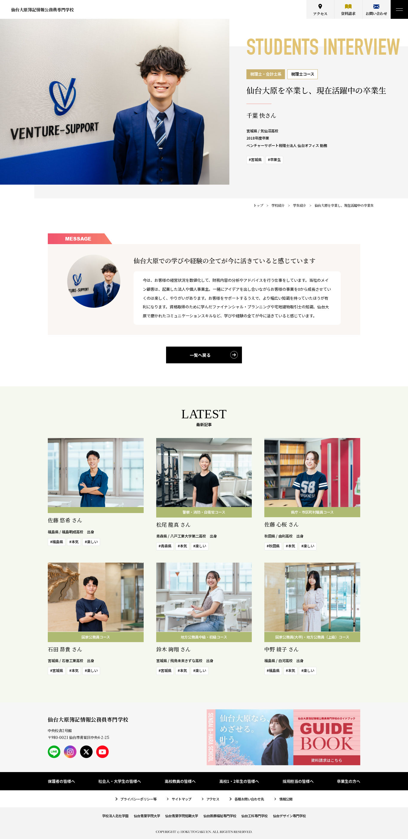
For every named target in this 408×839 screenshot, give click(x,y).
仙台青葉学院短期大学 (181, 815)
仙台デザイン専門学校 (289, 815)
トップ (258, 205)
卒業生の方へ (348, 781)
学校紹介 (278, 205)
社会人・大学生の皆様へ (119, 781)
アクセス (320, 13)
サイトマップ (181, 799)
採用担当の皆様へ (298, 781)
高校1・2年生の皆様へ (239, 781)
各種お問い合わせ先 (249, 799)
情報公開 (285, 799)
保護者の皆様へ (61, 781)
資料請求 (348, 13)
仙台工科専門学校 (254, 815)
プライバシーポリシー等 (138, 799)
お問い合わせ (376, 13)
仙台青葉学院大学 (147, 815)
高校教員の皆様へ (180, 781)
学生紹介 (299, 205)
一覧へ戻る (200, 355)
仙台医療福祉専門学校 (219, 815)
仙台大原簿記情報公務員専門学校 (42, 10)
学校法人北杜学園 (115, 815)
